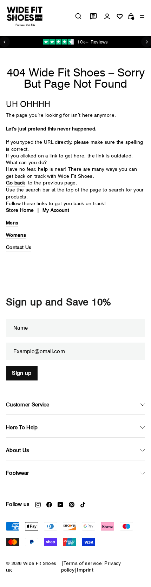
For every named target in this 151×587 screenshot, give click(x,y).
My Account (55, 210)
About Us (17, 450)
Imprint (85, 570)
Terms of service (83, 563)
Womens (16, 235)
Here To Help (22, 427)
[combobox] (78, 16)
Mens (12, 222)
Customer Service (28, 405)
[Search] (78, 16)
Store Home (20, 210)
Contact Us (18, 247)
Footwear (17, 473)
